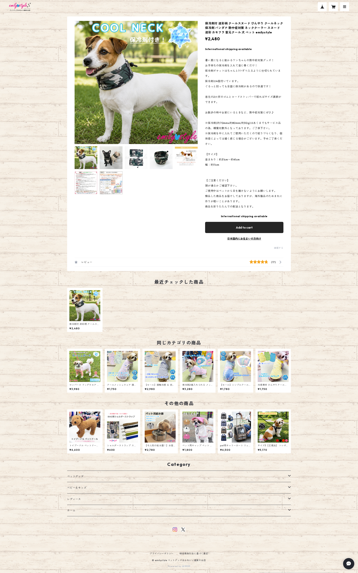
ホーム (71, 510)
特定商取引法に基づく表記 (194, 553)
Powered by (175, 566)
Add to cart (244, 227)
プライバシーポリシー (162, 553)
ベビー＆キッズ (77, 487)
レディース (74, 499)
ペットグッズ (75, 476)
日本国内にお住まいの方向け (244, 238)
